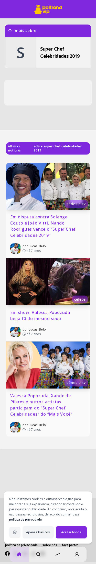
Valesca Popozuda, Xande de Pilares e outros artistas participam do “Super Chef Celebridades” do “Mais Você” (41, 405)
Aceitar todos (71, 532)
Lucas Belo (37, 246)
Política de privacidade (21, 545)
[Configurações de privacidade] (14, 532)
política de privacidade (25, 519)
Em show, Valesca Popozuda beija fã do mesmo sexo (40, 315)
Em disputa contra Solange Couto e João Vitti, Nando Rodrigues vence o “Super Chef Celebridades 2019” (43, 226)
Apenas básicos (38, 532)
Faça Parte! (70, 545)
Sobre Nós (49, 545)
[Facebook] (7, 553)
